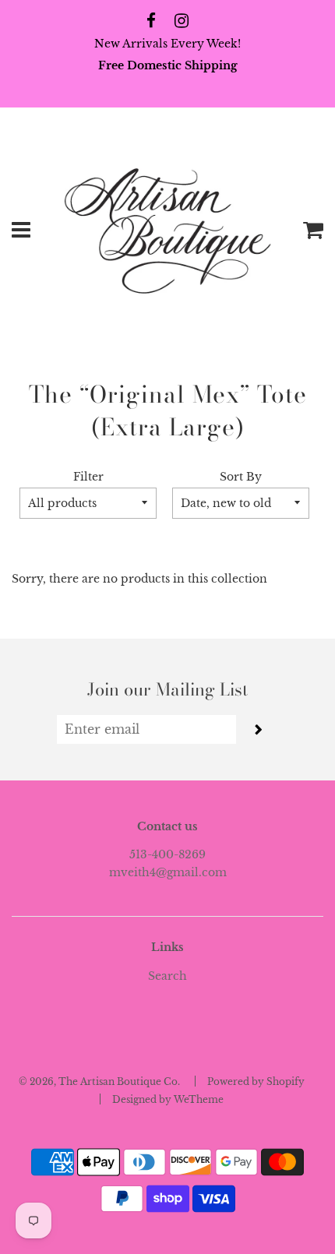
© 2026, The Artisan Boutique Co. (99, 1081)
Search (167, 976)
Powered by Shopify (256, 1081)
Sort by (241, 477)
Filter (88, 477)
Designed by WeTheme (168, 1099)
